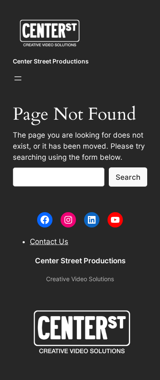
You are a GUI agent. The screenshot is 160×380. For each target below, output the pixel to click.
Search (128, 177)
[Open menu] (18, 78)
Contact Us (49, 241)
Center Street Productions (51, 61)
